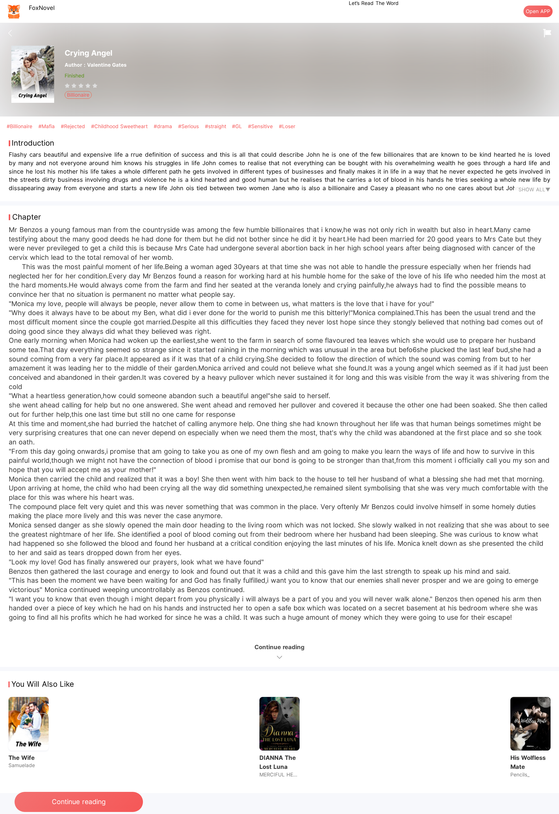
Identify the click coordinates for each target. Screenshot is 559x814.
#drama (164, 126)
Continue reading (78, 802)
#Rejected (74, 126)
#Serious (189, 126)
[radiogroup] (81, 85)
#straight (216, 126)
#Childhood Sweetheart (120, 126)
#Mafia (47, 126)
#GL (238, 126)
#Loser (287, 126)
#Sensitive (261, 126)
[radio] (68, 85)
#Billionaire (20, 126)
